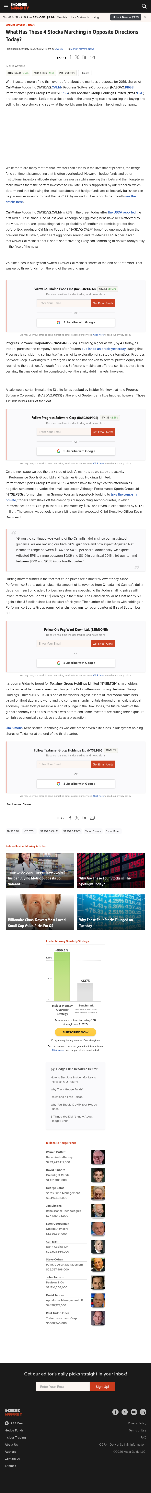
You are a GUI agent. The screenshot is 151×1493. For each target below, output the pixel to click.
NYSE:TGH (29, 831)
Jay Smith (61, 49)
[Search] (144, 6)
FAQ (143, 1437)
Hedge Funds (14, 1430)
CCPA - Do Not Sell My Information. (122, 1444)
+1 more (84, 73)
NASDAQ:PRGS (72, 831)
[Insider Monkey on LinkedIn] (143, 1412)
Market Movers (15, 26)
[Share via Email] (91, 57)
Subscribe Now (75, 1032)
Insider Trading (15, 1437)
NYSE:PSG (13, 831)
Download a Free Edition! (67, 1097)
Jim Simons (14, 728)
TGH (140, 93)
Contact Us (12, 1458)
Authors (10, 1451)
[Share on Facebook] (71, 57)
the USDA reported (122, 212)
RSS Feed (17, 1423)
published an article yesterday (104, 348)
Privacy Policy (137, 1423)
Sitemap (10, 1466)
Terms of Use (137, 1430)
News (31, 26)
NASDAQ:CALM (49, 831)
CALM (56, 87)
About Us (11, 1444)
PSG (65, 93)
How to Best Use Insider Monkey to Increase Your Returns (73, 1079)
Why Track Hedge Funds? (67, 1089)
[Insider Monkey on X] (126, 1412)
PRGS (129, 87)
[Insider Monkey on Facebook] (117, 1412)
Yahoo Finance (93, 831)
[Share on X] (77, 57)
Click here (98, 335)
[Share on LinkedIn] (84, 57)
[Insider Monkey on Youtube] (135, 1412)
